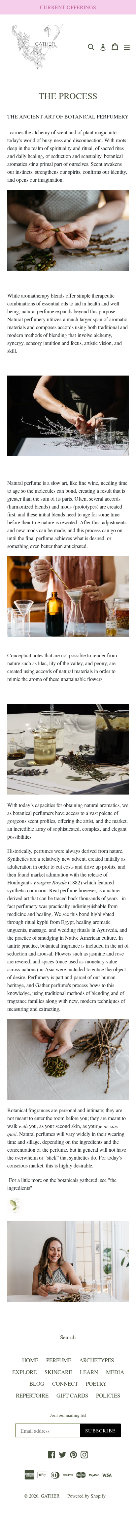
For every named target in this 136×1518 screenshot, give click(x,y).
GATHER (51, 1496)
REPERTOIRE (32, 1395)
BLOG (36, 1383)
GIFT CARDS (72, 1395)
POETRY (96, 1383)
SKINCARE (58, 1372)
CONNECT (65, 1383)
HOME (30, 1360)
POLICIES (108, 1395)
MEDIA (115, 1372)
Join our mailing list (68, 1415)
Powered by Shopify (86, 1496)
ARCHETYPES (96, 1360)
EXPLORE (24, 1372)
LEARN (89, 1372)
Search (68, 1337)
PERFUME (58, 1360)
